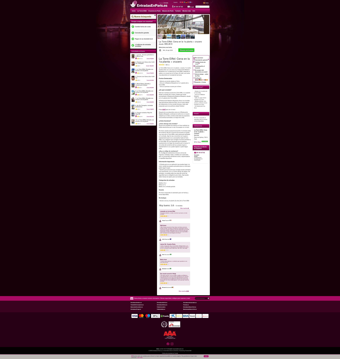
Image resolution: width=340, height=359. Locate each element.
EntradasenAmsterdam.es (190, 302)
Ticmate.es (186, 305)
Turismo (178, 11)
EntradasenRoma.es (162, 305)
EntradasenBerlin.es (162, 302)
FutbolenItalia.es (161, 309)
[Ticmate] (163, 3)
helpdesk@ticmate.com (178, 349)
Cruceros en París (154, 11)
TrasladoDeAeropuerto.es (137, 305)
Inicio (134, 11)
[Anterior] (169, 24)
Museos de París (167, 11)
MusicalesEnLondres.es (137, 307)
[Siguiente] (197, 24)
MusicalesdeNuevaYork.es (190, 309)
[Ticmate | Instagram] (172, 344)
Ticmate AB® (188, 350)
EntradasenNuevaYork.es (189, 307)
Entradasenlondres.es (136, 302)
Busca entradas (186, 50)
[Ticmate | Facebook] (168, 344)
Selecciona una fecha (165, 47)
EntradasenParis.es (157, 350)
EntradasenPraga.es (136, 309)
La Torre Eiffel (142, 11)
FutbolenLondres (161, 307)
